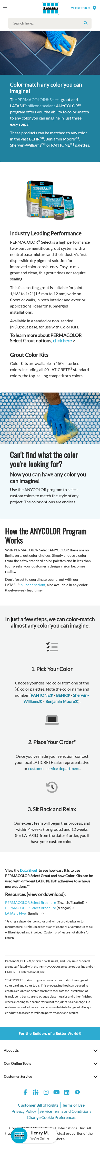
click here (62, 340)
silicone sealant (41, 105)
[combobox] (51, 23)
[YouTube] (56, 1093)
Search (85, 23)
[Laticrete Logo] (43, 8)
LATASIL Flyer (16, 913)
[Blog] (77, 1093)
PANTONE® (42, 695)
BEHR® (63, 695)
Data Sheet (28, 870)
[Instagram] (46, 1093)
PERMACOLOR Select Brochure (30, 902)
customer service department (54, 768)
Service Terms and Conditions (65, 1111)
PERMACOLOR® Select (38, 99)
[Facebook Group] (35, 1093)
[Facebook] (25, 1093)
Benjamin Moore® (61, 701)
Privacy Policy (24, 1111)
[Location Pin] (94, 7)
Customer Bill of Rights (38, 1105)
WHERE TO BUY (80, 7)
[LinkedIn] (67, 1093)
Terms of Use (73, 1105)
